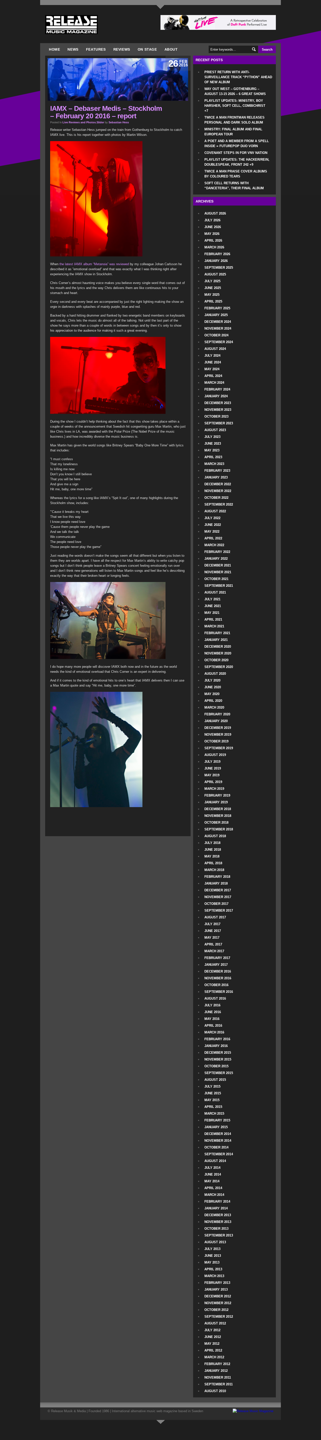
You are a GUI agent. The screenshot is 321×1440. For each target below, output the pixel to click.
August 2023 (215, 430)
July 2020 (212, 680)
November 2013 (217, 1222)
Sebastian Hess (119, 122)
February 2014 (217, 1201)
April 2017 (213, 944)
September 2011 (218, 1384)
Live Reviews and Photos (79, 122)
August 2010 (215, 1391)
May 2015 (211, 1100)
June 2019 (212, 768)
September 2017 (218, 910)
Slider (100, 122)
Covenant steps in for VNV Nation (235, 153)
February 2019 (217, 795)
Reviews (121, 49)
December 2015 (217, 1052)
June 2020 (212, 687)
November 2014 (217, 1140)
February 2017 (217, 958)
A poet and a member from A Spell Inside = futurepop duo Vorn (236, 143)
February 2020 (217, 714)
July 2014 (212, 1168)
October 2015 (216, 1066)
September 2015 (218, 1073)
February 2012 (217, 1364)
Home (54, 49)
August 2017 (215, 917)
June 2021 (212, 606)
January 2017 (216, 965)
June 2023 (212, 443)
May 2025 (211, 295)
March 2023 (214, 464)
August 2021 (215, 592)
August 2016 (215, 998)
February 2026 (217, 254)
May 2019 (211, 775)
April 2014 (213, 1188)
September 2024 (218, 342)
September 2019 (218, 748)
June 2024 (212, 362)
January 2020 (216, 721)
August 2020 (215, 674)
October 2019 (216, 741)
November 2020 (217, 653)
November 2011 (217, 1377)
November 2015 (217, 1059)
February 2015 (217, 1120)
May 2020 (211, 694)
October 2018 (216, 822)
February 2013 (217, 1283)
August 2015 (215, 1080)
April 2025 (213, 301)
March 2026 (214, 247)
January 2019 (216, 802)
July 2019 (212, 761)
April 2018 (213, 863)
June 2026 (212, 227)
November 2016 (217, 978)
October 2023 (216, 416)
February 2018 (217, 877)
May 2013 (211, 1262)
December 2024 (217, 322)
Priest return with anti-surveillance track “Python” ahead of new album (238, 77)
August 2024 (215, 349)
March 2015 (214, 1113)
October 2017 (216, 904)
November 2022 (217, 491)
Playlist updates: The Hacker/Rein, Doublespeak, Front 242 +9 (236, 162)
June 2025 (212, 288)
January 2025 (216, 315)
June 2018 (212, 849)
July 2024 (212, 355)
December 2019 (217, 728)
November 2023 (217, 410)
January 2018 (216, 883)
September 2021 (218, 586)
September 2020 (218, 667)
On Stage (147, 49)
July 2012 (212, 1330)
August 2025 (215, 274)
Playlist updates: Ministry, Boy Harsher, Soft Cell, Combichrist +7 (234, 106)
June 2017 (212, 931)
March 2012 (214, 1357)
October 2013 (216, 1228)
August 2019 (215, 755)
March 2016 (214, 1032)
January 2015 (216, 1127)
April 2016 (213, 1025)
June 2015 (212, 1093)
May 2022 (211, 531)
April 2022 (213, 538)
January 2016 (216, 1046)
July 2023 (212, 437)
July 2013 (212, 1249)
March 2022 (214, 545)
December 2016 (217, 971)
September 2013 (218, 1235)
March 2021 (214, 626)
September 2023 (218, 423)
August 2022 (215, 511)
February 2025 (217, 308)
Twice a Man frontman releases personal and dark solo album (234, 120)
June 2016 (212, 1012)
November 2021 (217, 572)
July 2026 (212, 220)
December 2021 (217, 565)
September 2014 (218, 1154)
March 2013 (214, 1276)
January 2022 (216, 558)
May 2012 (211, 1344)
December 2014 (217, 1134)
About (171, 49)
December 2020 (217, 646)
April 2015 (213, 1107)
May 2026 (211, 234)
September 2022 (218, 504)
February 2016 (217, 1039)
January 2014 (216, 1208)
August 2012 (215, 1323)
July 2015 (212, 1086)
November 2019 (217, 734)
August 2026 (215, 213)
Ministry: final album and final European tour (233, 131)
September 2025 (218, 267)
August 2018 (215, 836)
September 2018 (218, 829)
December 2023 (217, 403)
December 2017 (217, 890)
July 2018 (212, 843)
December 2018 (217, 809)
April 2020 (213, 701)
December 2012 (217, 1296)
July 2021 (212, 599)
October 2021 (216, 579)
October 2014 (216, 1147)
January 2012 (216, 1371)
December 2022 (217, 484)
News (72, 49)
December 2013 (217, 1215)
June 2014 (212, 1174)
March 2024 (214, 383)
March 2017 (214, 951)
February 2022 (217, 552)
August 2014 (215, 1161)
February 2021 (217, 633)
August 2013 (215, 1242)
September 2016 (218, 992)
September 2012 (218, 1316)
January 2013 (216, 1289)
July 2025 (212, 281)
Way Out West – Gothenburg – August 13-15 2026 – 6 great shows (235, 91)
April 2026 (213, 240)
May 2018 (211, 856)
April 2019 (213, 782)
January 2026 (216, 261)
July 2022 (212, 518)
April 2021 (213, 619)
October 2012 (216, 1310)
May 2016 (211, 1019)
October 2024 (216, 335)
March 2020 (214, 707)
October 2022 (216, 498)
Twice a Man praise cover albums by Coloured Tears (235, 173)
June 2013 (212, 1256)
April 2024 (213, 376)
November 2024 (217, 328)
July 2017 (212, 924)
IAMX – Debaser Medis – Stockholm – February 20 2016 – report (106, 112)
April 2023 (213, 457)
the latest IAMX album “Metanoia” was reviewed (94, 264)
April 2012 (213, 1350)
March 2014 (214, 1195)
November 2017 (217, 897)
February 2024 (217, 389)
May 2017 (211, 937)
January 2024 (216, 396)
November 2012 (217, 1303)
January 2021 (216, 640)
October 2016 (216, 985)
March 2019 (214, 789)
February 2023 (217, 470)
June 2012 (212, 1337)
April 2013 (213, 1269)
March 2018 (214, 870)
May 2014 (211, 1181)
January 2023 (216, 477)
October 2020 (216, 660)
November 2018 (217, 816)
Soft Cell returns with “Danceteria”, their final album (234, 185)
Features (96, 49)
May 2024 (211, 369)
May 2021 (211, 613)
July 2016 (212, 1005)
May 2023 (211, 450)
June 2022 (212, 525)
